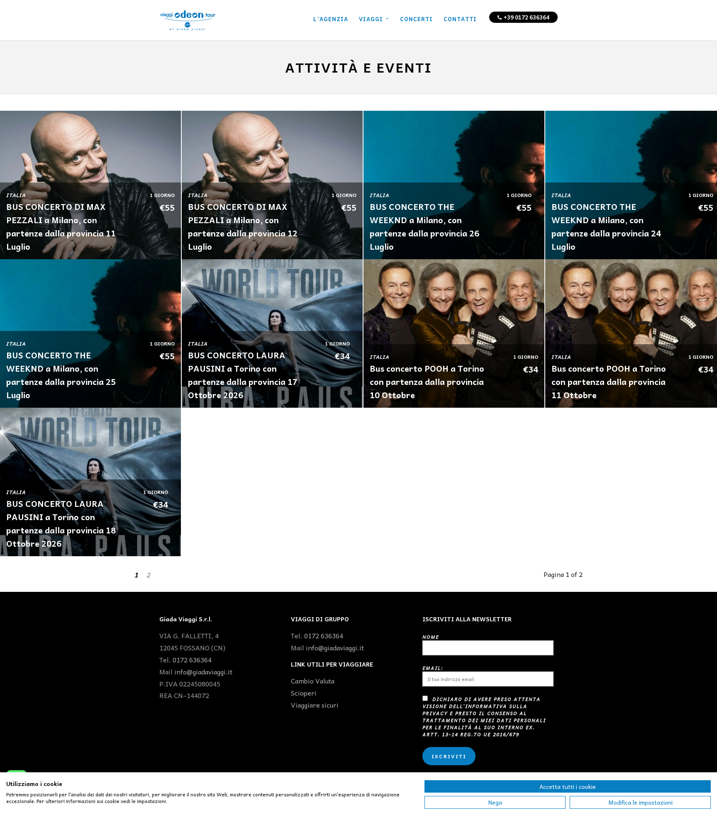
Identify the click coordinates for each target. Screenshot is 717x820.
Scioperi (304, 692)
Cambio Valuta (312, 680)
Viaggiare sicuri (315, 704)
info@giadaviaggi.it (203, 671)
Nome (430, 636)
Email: (432, 668)
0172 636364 (192, 659)
